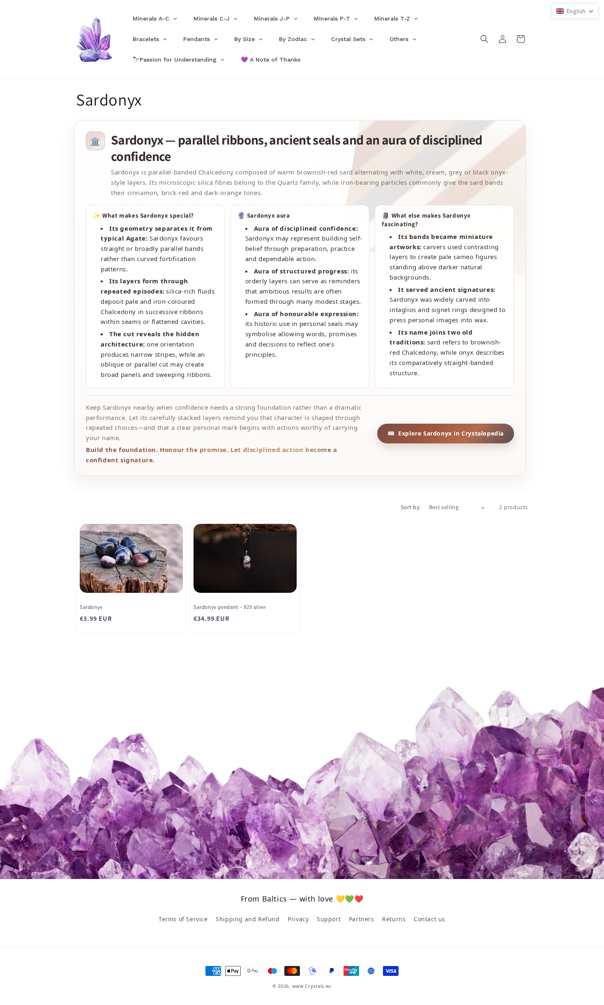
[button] (484, 39)
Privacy (298, 919)
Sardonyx (91, 607)
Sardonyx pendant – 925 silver (230, 607)
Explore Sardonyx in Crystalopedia (445, 433)
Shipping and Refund (247, 919)
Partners (361, 919)
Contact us (429, 919)
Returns (394, 919)
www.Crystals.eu (312, 986)
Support (329, 919)
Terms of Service (183, 919)
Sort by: (410, 507)
